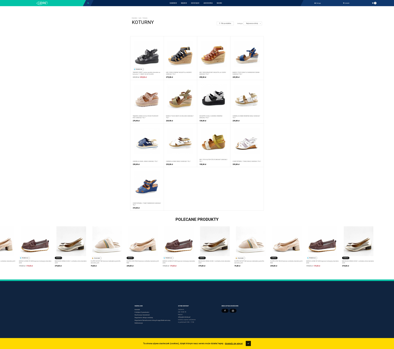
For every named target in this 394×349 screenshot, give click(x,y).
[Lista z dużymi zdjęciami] (212, 20)
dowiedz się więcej (234, 343)
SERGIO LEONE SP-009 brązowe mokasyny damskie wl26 (143, 262)
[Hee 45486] (213, 140)
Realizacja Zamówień (142, 315)
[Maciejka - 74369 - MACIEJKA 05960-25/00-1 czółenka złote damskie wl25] (35, 240)
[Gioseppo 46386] (213, 96)
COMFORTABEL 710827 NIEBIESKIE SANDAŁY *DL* (147, 204)
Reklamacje (139, 323)
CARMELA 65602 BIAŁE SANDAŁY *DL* (178, 161)
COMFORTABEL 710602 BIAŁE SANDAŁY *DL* (247, 161)
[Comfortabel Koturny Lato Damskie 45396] (247, 140)
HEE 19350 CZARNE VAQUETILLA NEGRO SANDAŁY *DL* (179, 73)
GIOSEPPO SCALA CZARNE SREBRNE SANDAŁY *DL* (210, 116)
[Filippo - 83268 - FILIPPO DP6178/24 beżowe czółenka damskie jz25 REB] (107, 240)
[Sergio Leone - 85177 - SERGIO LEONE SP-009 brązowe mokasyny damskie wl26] (143, 240)
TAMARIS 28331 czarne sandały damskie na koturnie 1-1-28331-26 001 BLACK (146, 73)
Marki (219, 3)
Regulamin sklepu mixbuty (144, 317)
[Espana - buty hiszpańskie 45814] (147, 140)
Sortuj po (240, 23)
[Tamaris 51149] (147, 96)
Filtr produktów (226, 23)
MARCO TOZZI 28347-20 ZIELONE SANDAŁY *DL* (179, 116)
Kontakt (347, 3)
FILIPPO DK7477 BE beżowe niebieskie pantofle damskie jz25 (69, 262)
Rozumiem (248, 343)
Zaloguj (318, 3)
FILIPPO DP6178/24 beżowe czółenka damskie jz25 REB (107, 262)
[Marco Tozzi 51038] (180, 96)
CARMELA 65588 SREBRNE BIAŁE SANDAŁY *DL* (246, 116)
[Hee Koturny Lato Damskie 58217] (180, 53)
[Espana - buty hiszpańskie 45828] (247, 96)
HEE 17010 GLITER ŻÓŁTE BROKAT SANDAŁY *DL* (213, 160)
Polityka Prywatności (142, 312)
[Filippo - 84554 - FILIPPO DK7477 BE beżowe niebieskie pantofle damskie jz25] (71, 240)
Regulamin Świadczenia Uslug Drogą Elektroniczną (152, 320)
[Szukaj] (88, 3)
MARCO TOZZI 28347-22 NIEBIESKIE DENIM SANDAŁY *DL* (246, 73)
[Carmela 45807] (180, 140)
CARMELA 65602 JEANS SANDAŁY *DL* (145, 161)
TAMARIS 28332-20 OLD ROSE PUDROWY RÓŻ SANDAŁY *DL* (145, 116)
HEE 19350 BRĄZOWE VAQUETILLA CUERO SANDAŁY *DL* (212, 73)
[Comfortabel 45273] (147, 183)
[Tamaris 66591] (147, 53)
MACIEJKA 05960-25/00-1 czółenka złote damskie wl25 (35, 262)
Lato (140, 18)
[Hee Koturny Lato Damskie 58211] (213, 53)
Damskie (134, 18)
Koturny (145, 18)
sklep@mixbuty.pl (184, 317)
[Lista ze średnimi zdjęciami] (212, 23)
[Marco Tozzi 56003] (247, 53)
